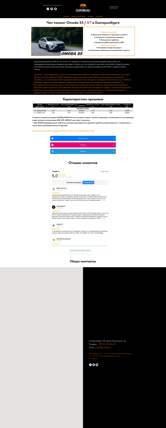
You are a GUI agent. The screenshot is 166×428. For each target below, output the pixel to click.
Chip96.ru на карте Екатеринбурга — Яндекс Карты (80, 253)
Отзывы (90, 16)
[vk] (48, 9)
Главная (66, 16)
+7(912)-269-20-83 (114, 6)
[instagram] (51, 9)
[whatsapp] (55, 9)
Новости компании (78, 16)
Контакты (99, 16)
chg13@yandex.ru (114, 8)
